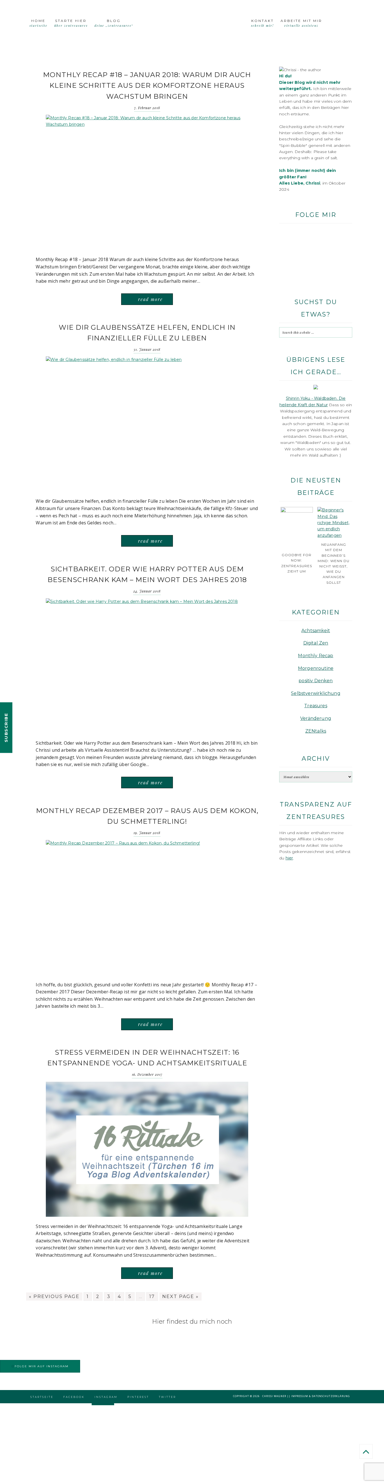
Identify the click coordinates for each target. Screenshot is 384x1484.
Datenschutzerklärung (331, 1396)
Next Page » (180, 1296)
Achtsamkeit (315, 630)
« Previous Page (54, 1296)
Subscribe (6, 727)
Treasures (315, 705)
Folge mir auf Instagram (42, 1366)
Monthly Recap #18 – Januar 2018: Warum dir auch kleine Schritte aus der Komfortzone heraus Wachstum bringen (147, 85)
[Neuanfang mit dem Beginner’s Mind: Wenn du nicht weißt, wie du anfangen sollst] (333, 535)
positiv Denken (316, 680)
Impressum (299, 1396)
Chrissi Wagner (274, 1396)
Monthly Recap (315, 655)
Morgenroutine (315, 668)
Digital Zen (315, 643)
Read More (150, 299)
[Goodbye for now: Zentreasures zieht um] (297, 511)
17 (152, 1296)
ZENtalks (315, 731)
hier (289, 858)
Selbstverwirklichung (315, 693)
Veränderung (315, 718)
